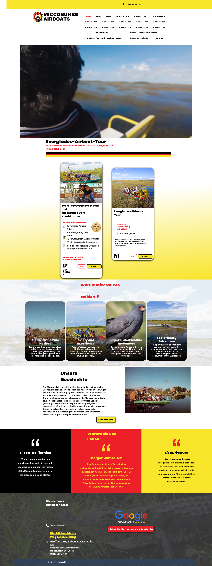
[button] (189, 135)
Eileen (25, 453)
